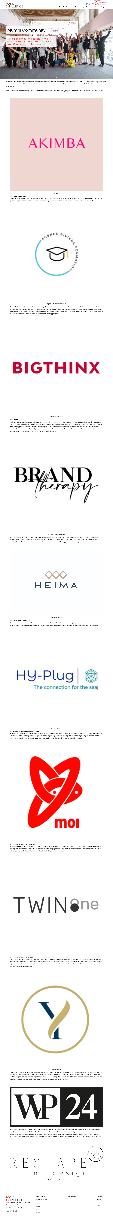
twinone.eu (56, 954)
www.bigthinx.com (56, 417)
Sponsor (39, 1203)
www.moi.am (56, 841)
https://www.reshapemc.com (56, 1179)
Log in (38, 1212)
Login (98, 1205)
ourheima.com (56, 617)
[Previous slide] (2, 41)
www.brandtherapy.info (56, 534)
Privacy (99, 1200)
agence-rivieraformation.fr (56, 304)
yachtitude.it (56, 1069)
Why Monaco (71, 1197)
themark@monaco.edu (19, 1205)
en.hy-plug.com (56, 728)
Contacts (100, 1197)
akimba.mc (56, 193)
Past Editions (40, 1197)
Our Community (41, 1200)
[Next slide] (110, 41)
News (38, 1206)
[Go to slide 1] (56, 77)
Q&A (38, 1209)
